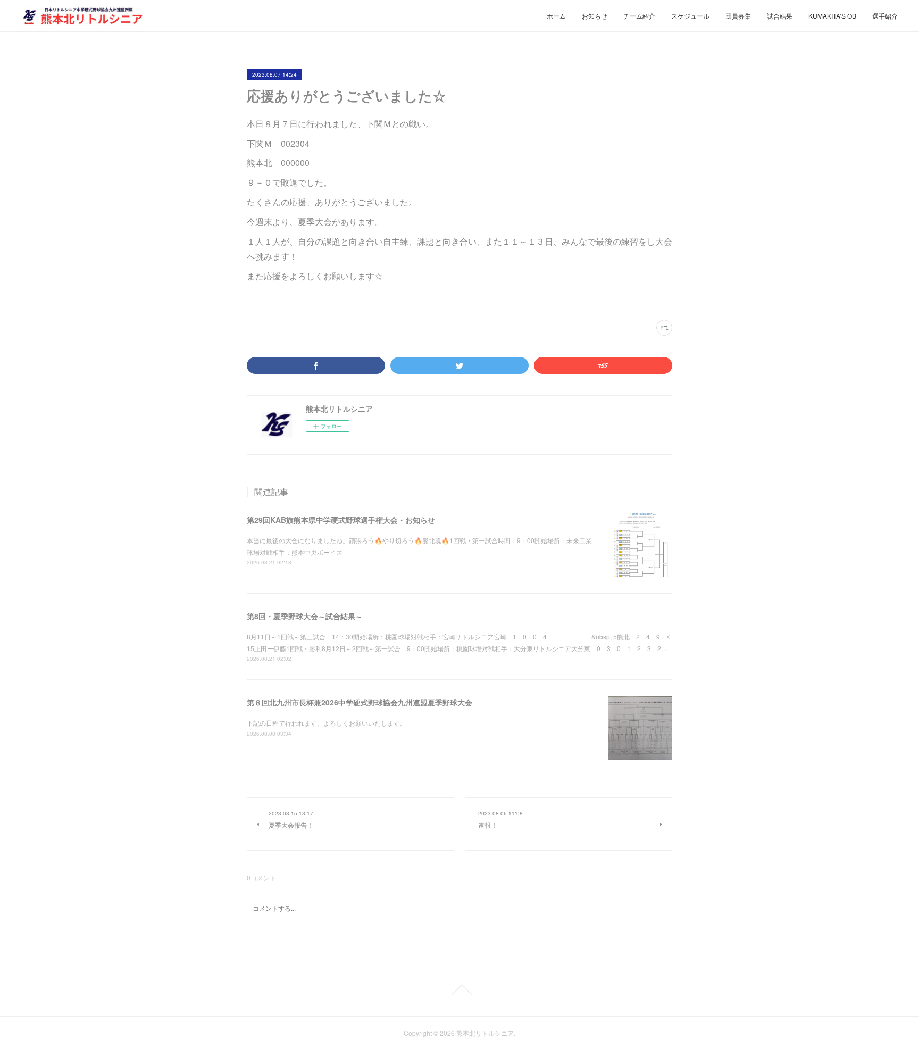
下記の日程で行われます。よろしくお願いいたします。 (326, 722)
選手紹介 (885, 15)
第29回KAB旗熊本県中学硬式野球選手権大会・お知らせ (341, 519)
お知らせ (594, 15)
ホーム (556, 15)
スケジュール (690, 15)
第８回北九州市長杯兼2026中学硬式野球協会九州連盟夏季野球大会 (359, 702)
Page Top (459, 990)
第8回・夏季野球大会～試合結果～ (305, 616)
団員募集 (738, 15)
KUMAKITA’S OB (832, 15)
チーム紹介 (639, 15)
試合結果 (779, 15)
